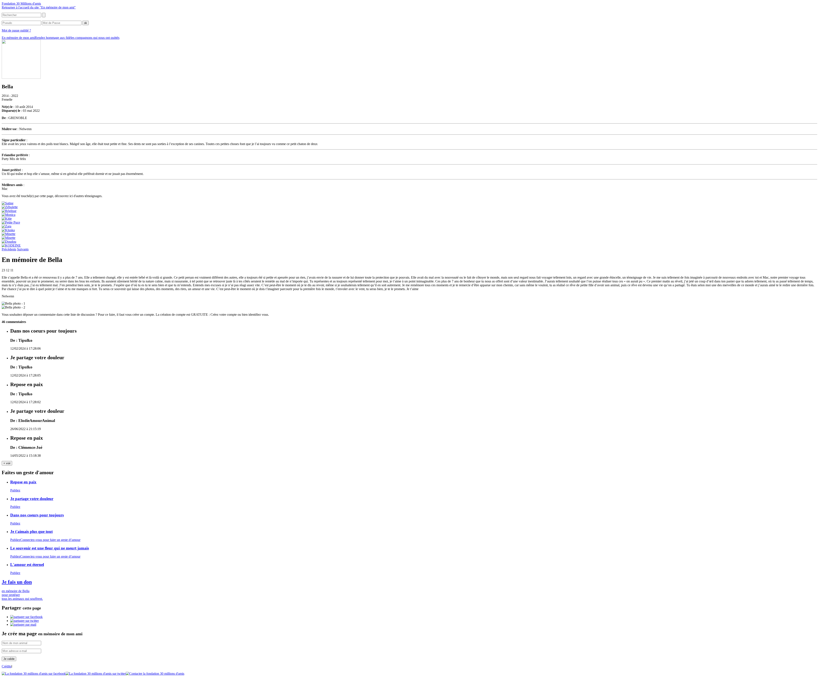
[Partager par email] (23, 624)
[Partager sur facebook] (26, 617)
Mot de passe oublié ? (16, 30)
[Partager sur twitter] (24, 620)
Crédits (6, 666)
